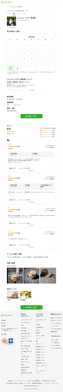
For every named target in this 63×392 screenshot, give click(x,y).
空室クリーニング (25, 361)
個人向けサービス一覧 (56, 318)
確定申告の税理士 (25, 367)
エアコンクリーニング (26, 319)
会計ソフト (38, 343)
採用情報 (3, 325)
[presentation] (9, 14)
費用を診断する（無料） (31, 116)
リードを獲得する (55, 342)
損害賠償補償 (54, 331)
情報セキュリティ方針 (24, 383)
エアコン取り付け (25, 322)
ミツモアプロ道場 (55, 345)
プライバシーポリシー (19, 380)
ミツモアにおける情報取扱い (33, 380)
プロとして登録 (54, 340)
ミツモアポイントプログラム (50, 383)
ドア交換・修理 (25, 356)
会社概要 (3, 320)
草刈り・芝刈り (25, 348)
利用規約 (10, 380)
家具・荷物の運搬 (25, 346)
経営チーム (4, 323)
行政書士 (38, 324)
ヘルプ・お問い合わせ (56, 323)
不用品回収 (23, 328)
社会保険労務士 (39, 327)
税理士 (22, 364)
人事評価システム (40, 357)
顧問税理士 (23, 370)
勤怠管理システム (40, 346)
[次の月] (55, 37)
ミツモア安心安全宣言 (56, 329)
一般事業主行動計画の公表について (32, 385)
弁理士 (37, 330)
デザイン (38, 338)
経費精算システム (40, 352)
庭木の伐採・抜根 (25, 333)
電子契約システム (40, 354)
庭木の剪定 (23, 330)
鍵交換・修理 (24, 359)
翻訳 (37, 341)
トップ (8, 6)
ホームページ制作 (40, 335)
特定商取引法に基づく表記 (48, 380)
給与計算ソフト (39, 349)
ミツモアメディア (55, 326)
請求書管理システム (41, 363)
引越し (22, 325)
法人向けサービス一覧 (56, 320)
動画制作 (38, 332)
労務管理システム (40, 360)
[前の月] (8, 37)
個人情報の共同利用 (37, 383)
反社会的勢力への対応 (12, 383)
